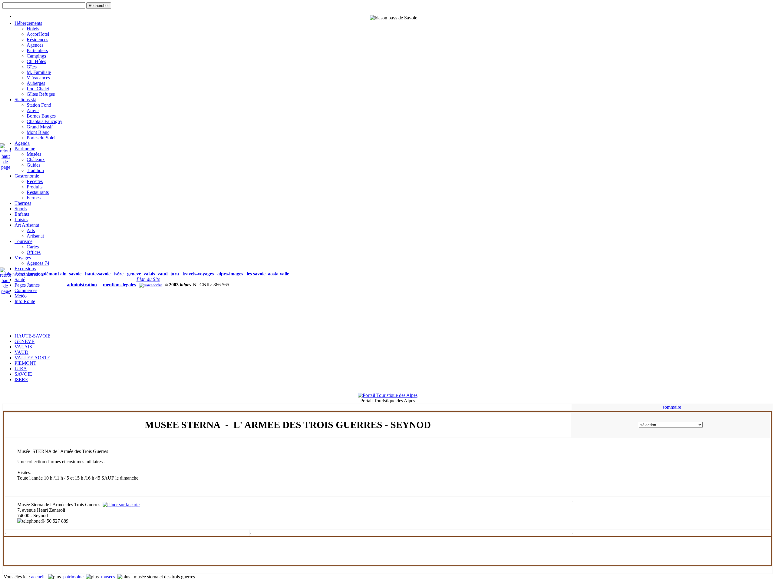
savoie (75, 273)
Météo (21, 295)
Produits (34, 186)
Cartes (33, 246)
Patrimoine (25, 148)
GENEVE (25, 341)
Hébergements (28, 23)
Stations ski (25, 99)
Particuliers (37, 50)
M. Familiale (39, 72)
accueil (38, 576)
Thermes (23, 203)
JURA (21, 368)
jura (174, 273)
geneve (134, 273)
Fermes (34, 197)
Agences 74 (38, 263)
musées (108, 576)
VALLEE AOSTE (32, 357)
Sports (21, 208)
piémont (50, 273)
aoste (33, 273)
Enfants (22, 214)
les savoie (256, 273)
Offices (34, 252)
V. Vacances (38, 77)
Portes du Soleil (42, 137)
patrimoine (73, 576)
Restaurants (38, 192)
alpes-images (230, 273)
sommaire (672, 407)
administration (82, 284)
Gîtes (32, 66)
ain (63, 273)
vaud (162, 273)
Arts (31, 230)
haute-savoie (97, 273)
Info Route (25, 301)
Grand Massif (40, 126)
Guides (33, 165)
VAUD (21, 352)
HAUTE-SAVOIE (33, 335)
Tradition (35, 170)
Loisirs (21, 219)
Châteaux (36, 159)
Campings (36, 55)
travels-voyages (198, 273)
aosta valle (278, 273)
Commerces (26, 290)
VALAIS (23, 346)
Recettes (35, 181)
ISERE (21, 379)
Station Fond (39, 105)
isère (119, 273)
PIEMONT (25, 363)
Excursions (25, 268)
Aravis (33, 110)
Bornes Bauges (41, 115)
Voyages (23, 257)
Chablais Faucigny (44, 121)
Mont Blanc (38, 132)
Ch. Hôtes (36, 61)
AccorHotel (38, 34)
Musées (34, 154)
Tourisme (23, 241)
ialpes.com (15, 273)
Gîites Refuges (41, 94)
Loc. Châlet (38, 88)
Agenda (22, 143)
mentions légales (119, 284)
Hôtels (33, 28)
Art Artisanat (27, 225)
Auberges (36, 83)
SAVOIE (23, 374)
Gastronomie (27, 175)
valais (149, 273)
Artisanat (35, 235)
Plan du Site (148, 279)
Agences (35, 45)
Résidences (37, 39)
